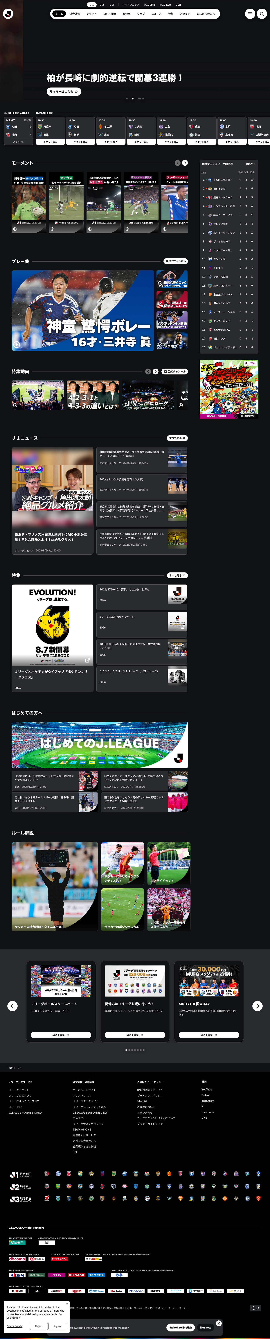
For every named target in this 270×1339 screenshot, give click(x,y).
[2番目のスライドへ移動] (129, 98)
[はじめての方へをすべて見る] (100, 745)
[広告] (229, 389)
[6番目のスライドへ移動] (140, 1050)
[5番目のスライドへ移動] (137, 1050)
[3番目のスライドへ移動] (132, 98)
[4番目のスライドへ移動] (139, 98)
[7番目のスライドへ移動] (143, 1050)
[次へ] (185, 163)
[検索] (262, 14)
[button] (250, 14)
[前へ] (178, 163)
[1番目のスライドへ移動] (126, 98)
